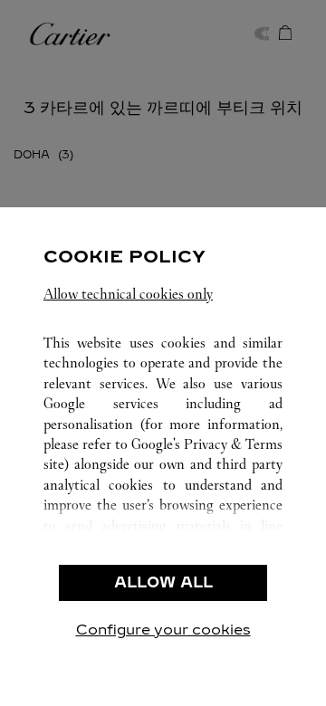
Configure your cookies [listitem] (163, 629)
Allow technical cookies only (128, 293)
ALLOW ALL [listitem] (163, 582)
